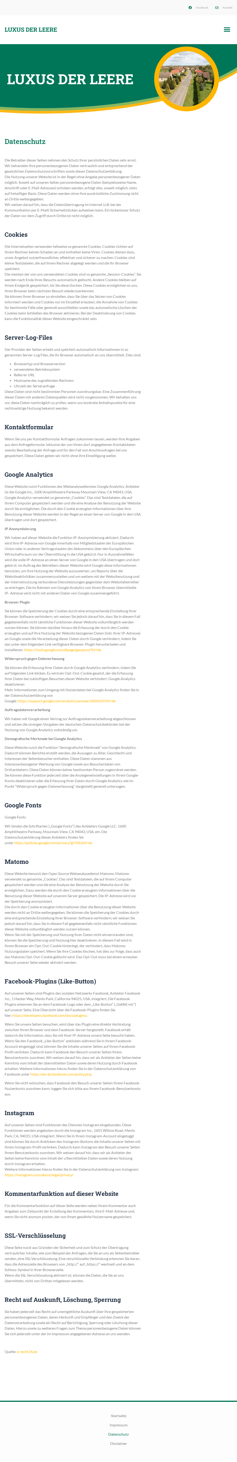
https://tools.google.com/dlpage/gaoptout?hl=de (62, 649)
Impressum (119, 1425)
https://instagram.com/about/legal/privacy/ (39, 1175)
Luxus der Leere (31, 29)
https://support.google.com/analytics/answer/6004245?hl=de (66, 701)
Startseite (118, 1415)
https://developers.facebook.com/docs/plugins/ (49, 1015)
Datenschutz (118, 1434)
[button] (227, 29)
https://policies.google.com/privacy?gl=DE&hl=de (53, 842)
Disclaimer (118, 1443)
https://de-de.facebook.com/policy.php (60, 1074)
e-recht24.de (27, 1351)
